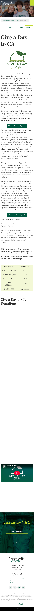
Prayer (21, 27)
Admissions (13, 581)
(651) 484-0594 (17, 575)
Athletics (20, 581)
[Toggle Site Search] (32, 3)
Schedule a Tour (17, 537)
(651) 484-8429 (17, 573)
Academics (13, 583)
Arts (19, 583)
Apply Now (17, 543)
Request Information (17, 531)
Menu (19, 609)
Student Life (21, 579)
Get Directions (17, 569)
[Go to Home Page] (7, 3)
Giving (11, 27)
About (11, 579)
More (28, 27)
